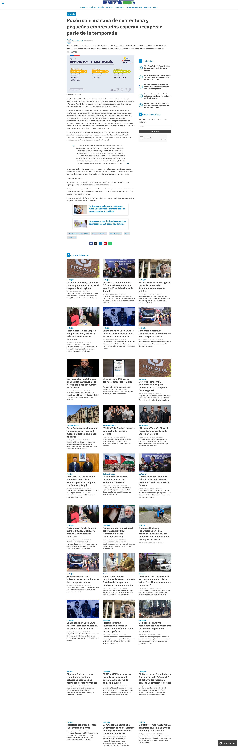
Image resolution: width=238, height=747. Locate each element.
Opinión (101, 7)
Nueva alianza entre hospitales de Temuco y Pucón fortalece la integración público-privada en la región (119, 581)
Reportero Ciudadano (134, 7)
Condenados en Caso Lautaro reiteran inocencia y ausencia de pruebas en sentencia (118, 333)
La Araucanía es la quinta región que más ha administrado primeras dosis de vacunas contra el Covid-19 (107, 209)
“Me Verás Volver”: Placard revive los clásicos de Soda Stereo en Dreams (153, 431)
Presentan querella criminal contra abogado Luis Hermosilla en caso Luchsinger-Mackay (118, 532)
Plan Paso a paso (115, 234)
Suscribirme (155, 131)
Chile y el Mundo (73, 425)
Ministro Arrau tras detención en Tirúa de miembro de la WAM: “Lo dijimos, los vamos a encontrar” (155, 581)
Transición (71, 237)
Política (93, 7)
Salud (105, 574)
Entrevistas (119, 7)
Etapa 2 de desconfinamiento (78, 234)
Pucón (126, 234)
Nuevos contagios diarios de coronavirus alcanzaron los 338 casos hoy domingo (107, 222)
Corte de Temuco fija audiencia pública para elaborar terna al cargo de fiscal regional (83, 285)
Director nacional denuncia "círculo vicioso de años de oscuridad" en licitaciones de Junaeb (118, 287)
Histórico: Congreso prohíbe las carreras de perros (81, 726)
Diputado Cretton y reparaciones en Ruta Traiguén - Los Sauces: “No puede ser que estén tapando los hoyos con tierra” (154, 534)
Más (154, 7)
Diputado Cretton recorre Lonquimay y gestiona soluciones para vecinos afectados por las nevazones (82, 678)
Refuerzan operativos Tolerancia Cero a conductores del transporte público (155, 333)
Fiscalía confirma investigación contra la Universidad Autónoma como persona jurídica (155, 287)
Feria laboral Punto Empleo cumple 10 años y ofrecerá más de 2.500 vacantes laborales (81, 335)
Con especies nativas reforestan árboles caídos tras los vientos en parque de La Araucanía (155, 627)
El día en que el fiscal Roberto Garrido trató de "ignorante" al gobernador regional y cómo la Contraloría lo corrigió (155, 678)
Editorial (109, 7)
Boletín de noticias (150, 114)
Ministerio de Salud (99, 234)
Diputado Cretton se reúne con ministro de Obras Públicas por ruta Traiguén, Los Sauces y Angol (81, 481)
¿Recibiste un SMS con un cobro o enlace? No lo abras (117, 380)
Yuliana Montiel (77, 41)
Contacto (147, 7)
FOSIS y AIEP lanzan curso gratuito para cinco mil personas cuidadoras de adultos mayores (117, 678)
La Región (83, 7)
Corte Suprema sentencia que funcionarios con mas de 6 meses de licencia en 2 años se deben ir (82, 432)
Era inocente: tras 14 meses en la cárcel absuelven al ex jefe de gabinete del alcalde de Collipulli (82, 383)
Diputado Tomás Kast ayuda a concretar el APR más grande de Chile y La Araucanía (155, 727)
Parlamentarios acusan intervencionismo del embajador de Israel (115, 479)
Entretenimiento (109, 425)
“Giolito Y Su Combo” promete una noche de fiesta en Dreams (119, 431)
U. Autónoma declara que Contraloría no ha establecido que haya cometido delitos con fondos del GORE (119, 729)
